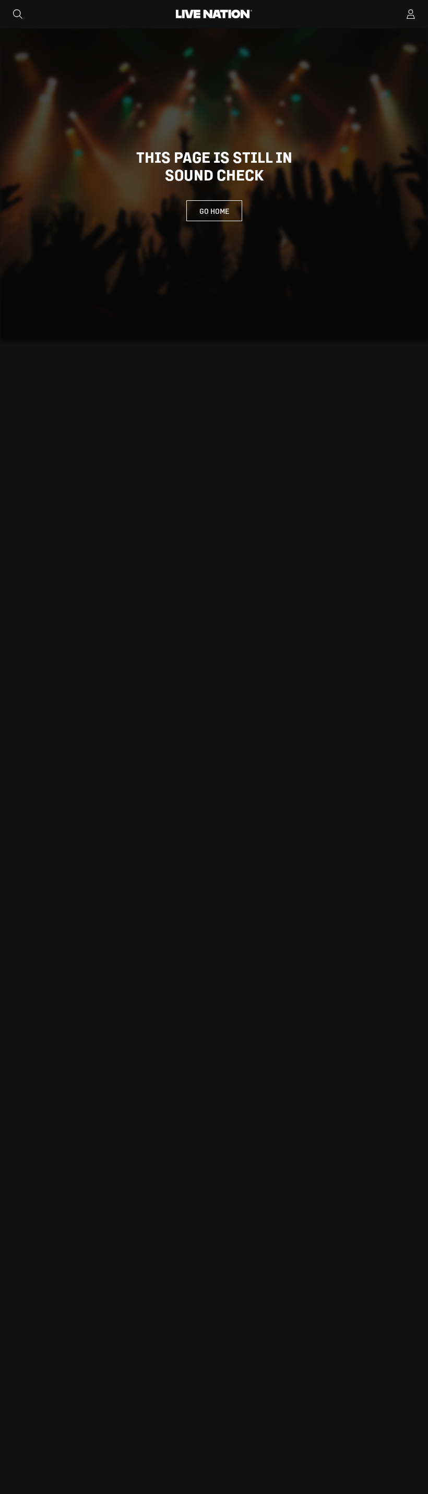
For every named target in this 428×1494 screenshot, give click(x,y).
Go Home (214, 210)
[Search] (17, 14)
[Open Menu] (411, 14)
